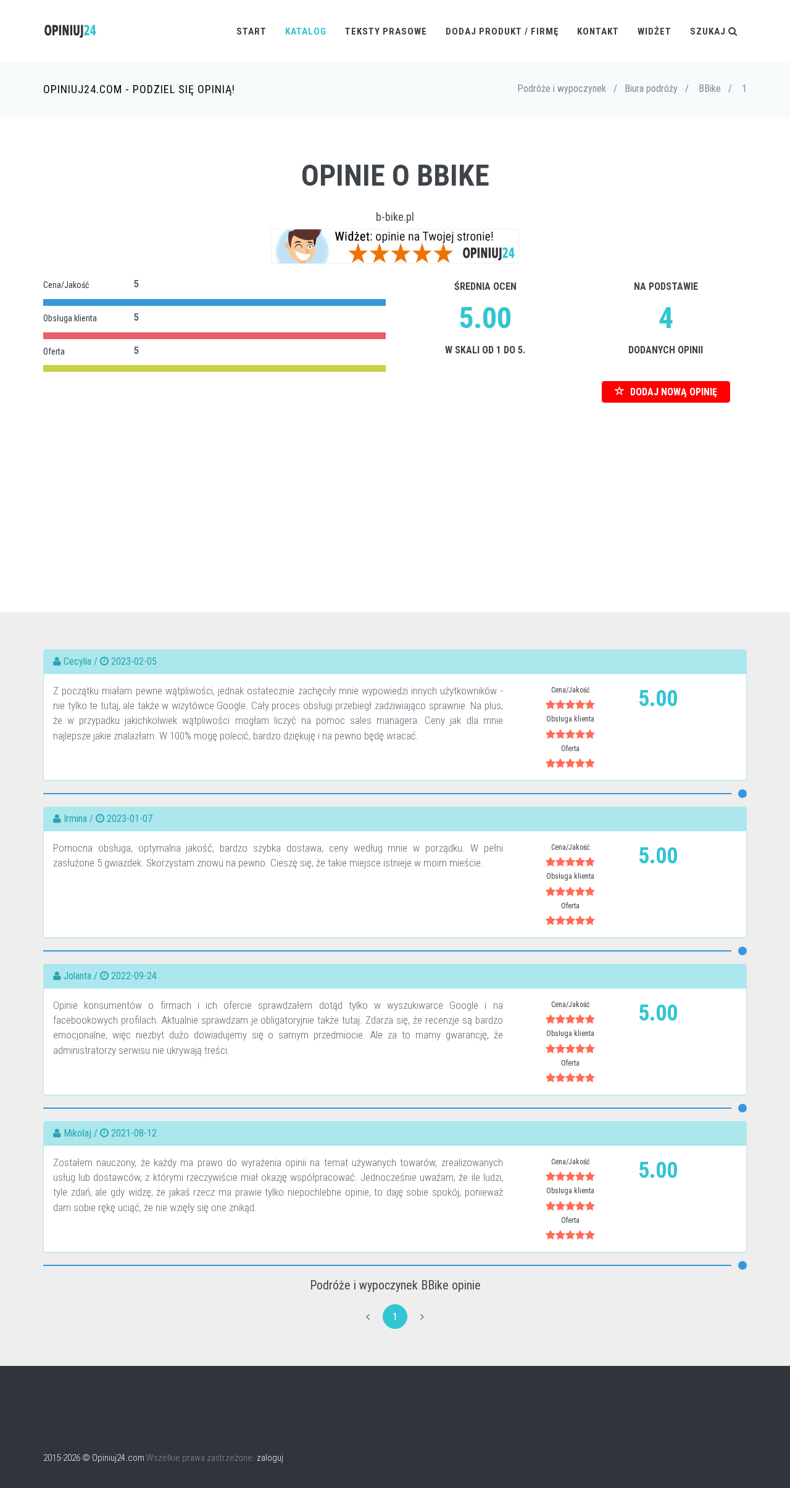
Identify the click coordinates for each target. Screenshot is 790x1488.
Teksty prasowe (386, 31)
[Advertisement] (395, 489)
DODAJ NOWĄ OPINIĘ (672, 392)
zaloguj (270, 1457)
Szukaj (709, 31)
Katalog (305, 31)
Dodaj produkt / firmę (502, 31)
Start (251, 31)
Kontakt (598, 31)
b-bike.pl (395, 216)
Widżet (655, 31)
